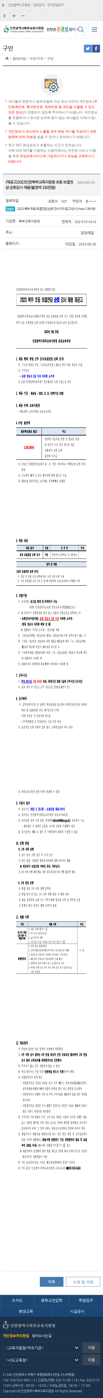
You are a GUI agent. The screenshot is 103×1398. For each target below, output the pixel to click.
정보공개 (38, 5)
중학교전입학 (51, 1300)
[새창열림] (88, 48)
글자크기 (4, 17)
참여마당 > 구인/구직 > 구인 (33, 59)
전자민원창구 (55, 5)
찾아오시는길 (42, 1336)
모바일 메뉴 (94, 29)
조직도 (17, 1300)
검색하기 (81, 29)
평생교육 (26, 1311)
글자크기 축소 (23, 16)
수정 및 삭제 (83, 1282)
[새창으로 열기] (63, 29)
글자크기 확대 (14, 16)
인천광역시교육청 (19, 5)
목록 (51, 1282)
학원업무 (86, 1300)
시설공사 (77, 1311)
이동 (91, 1347)
